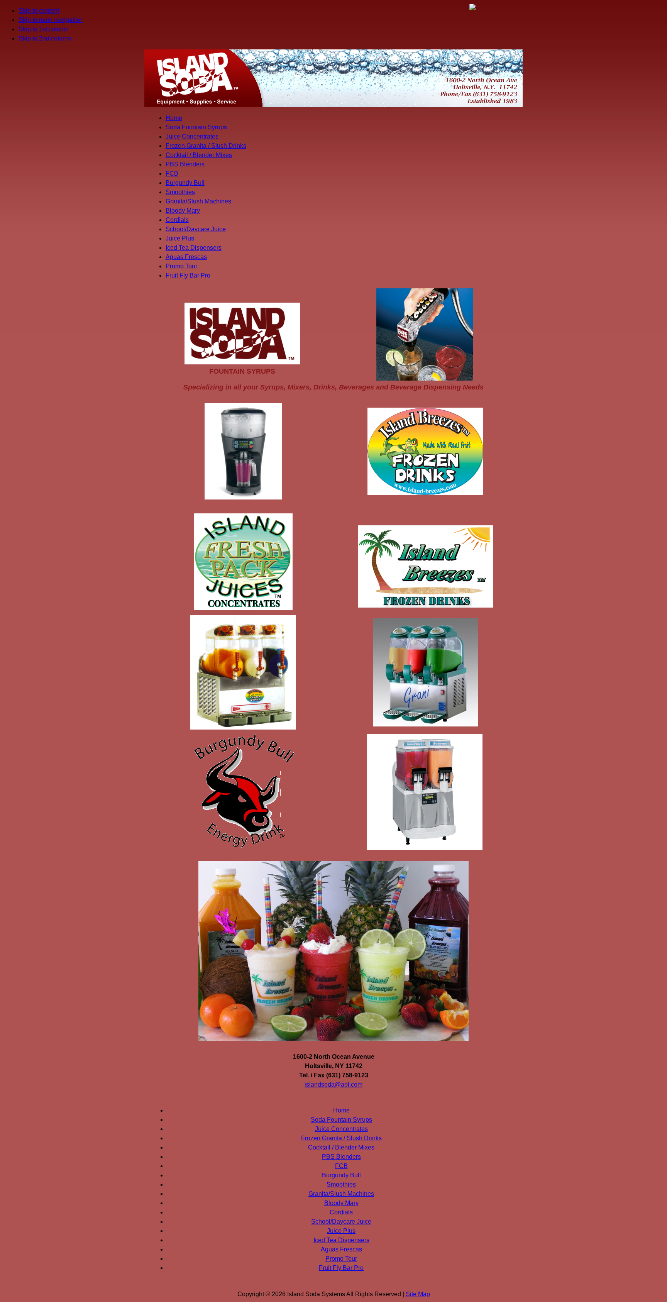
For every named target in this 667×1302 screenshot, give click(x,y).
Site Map (418, 1294)
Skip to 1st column (44, 29)
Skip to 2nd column (45, 38)
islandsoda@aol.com (333, 1084)
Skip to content (39, 10)
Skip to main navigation (51, 20)
